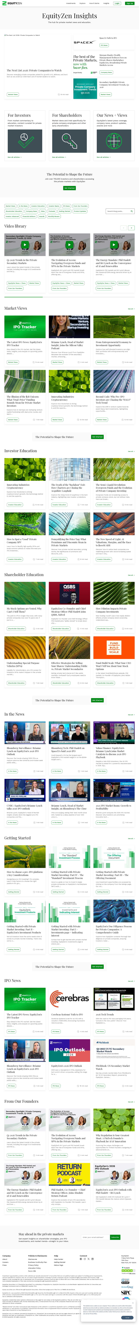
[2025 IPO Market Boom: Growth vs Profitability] (114, 803)
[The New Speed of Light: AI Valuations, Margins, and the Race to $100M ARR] (114, 538)
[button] (131, 228)
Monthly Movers (53, 216)
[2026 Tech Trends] (114, 1012)
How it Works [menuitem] (94, 3)
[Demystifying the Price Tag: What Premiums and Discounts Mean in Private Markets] (69, 538)
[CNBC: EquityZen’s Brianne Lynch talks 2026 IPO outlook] (25, 803)
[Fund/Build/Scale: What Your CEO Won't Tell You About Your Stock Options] (114, 662)
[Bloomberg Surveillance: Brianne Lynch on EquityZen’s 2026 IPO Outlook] (25, 748)
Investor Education (38, 206)
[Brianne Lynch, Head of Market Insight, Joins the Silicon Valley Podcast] (69, 341)
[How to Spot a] (25, 538)
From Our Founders (80, 206)
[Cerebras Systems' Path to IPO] (69, 1012)
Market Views (10, 206)
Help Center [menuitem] (58, 1259)
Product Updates (80, 211)
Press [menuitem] (4, 1265)
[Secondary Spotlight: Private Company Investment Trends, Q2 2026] (104, 88)
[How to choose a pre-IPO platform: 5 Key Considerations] (25, 870)
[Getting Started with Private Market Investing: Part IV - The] (69, 870)
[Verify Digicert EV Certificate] (129, 1281)
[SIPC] (129, 1298)
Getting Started (64, 211)
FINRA (23, 1286)
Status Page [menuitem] (58, 1265)
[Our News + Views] (114, 135)
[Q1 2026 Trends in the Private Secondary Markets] (25, 263)
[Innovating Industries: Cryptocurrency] (69, 397)
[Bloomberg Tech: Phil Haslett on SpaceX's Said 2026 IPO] (69, 748)
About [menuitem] (4, 1259)
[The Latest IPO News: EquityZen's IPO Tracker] (25, 341)
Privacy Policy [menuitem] (33, 1265)
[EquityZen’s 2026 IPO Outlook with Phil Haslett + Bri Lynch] (114, 1188)
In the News (23, 206)
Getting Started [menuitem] (59, 1262)
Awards (41, 216)
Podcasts (52, 211)
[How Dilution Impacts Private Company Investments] (114, 607)
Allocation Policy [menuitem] (34, 1268)
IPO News (66, 206)
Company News (31, 211)
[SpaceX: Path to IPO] (104, 42)
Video (43, 211)
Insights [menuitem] (106, 3)
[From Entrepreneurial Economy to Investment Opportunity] (114, 341)
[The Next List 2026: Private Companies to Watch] (37, 66)
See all (130, 309)
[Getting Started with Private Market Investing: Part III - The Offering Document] (114, 870)
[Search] (132, 211)
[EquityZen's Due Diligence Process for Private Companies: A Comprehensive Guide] (114, 927)
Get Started (69, 188)
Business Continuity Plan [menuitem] (37, 1262)
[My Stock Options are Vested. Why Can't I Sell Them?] (25, 607)
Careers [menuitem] (5, 1262)
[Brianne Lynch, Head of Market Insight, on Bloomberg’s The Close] (69, 803)
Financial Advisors (29, 216)
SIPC (26, 1286)
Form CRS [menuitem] (32, 1271)
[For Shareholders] (69, 135)
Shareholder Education (14, 211)
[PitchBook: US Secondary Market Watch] (114, 1064)
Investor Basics (54, 206)
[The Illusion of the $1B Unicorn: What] (25, 397)
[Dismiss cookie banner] (133, 1303)
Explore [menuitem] (82, 3)
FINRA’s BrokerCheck (68, 1289)
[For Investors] (24, 135)
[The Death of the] (69, 483)
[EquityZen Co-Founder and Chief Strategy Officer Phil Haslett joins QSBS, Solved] (69, 607)
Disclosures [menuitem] (32, 1259)
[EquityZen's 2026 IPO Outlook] (69, 1064)
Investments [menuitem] (70, 3)
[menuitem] (117, 3)
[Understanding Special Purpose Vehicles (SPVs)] (25, 662)
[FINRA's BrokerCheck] (129, 1287)
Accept (127, 1317)
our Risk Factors (95, 1279)
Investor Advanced (12, 216)
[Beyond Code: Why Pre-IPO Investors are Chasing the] (114, 397)
